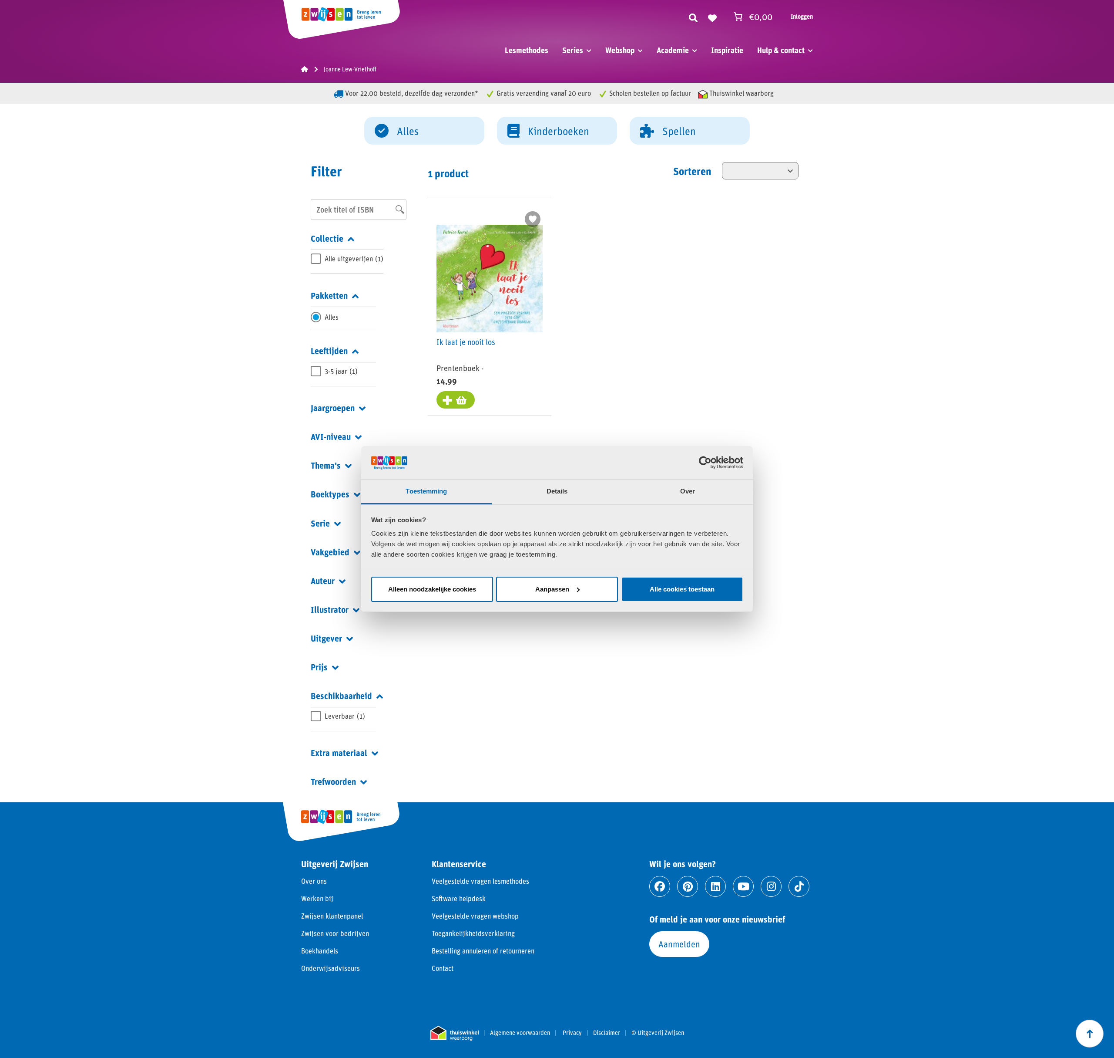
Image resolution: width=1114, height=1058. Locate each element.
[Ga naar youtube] (743, 886)
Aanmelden (679, 944)
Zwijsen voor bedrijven (335, 933)
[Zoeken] (693, 16)
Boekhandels (319, 950)
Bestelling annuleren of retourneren (483, 950)
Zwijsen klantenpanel (332, 915)
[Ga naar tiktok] (799, 886)
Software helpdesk (459, 898)
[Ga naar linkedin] (715, 886)
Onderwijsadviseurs (330, 968)
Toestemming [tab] (426, 491)
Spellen (679, 131)
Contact (442, 968)
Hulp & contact (781, 50)
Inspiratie (727, 50)
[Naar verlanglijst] (712, 16)
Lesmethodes (526, 50)
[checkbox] (347, 259)
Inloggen (802, 16)
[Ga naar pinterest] (687, 886)
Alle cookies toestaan (682, 589)
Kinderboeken (558, 131)
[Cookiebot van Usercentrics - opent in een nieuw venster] (705, 462)
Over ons (314, 881)
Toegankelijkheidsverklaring (473, 933)
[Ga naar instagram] (771, 886)
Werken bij (317, 898)
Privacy (572, 1033)
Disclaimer (606, 1033)
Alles (408, 131)
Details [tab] (557, 491)
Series (572, 50)
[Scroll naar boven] (1090, 1034)
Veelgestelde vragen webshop (475, 915)
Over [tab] (687, 491)
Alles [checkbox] (332, 316)
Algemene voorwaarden (520, 1033)
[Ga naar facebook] (659, 886)
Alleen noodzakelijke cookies (432, 589)
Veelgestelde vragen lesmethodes (480, 881)
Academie (673, 50)
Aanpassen (552, 589)
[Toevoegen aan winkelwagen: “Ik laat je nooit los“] (455, 400)
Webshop (619, 50)
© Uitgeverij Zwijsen (657, 1033)
